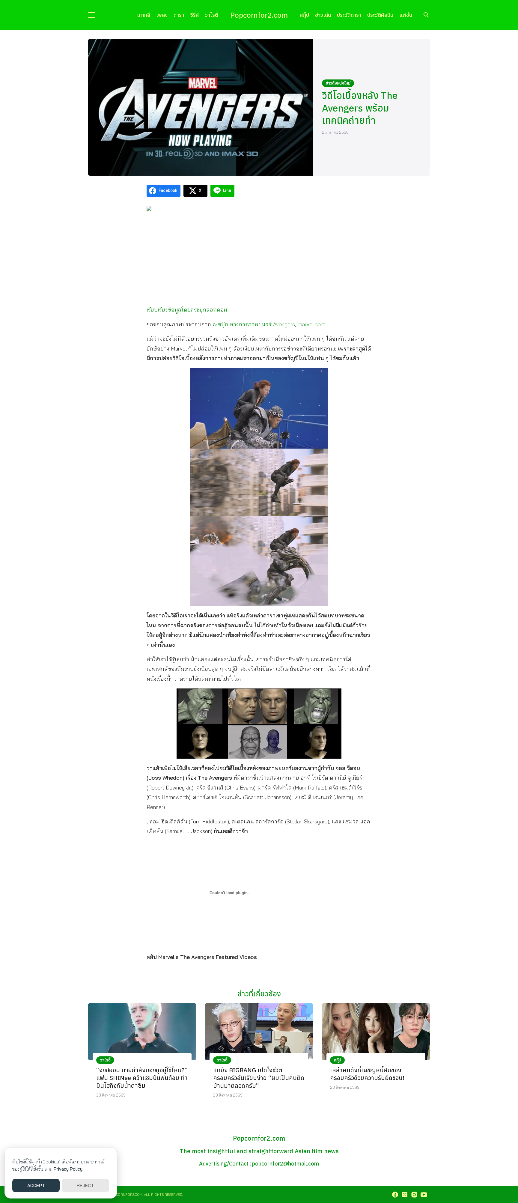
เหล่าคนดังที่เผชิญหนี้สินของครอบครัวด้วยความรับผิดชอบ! (367, 1074)
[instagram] (414, 1194)
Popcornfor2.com (259, 15)
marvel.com (311, 324)
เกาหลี (143, 14)
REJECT (85, 1185)
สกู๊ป (304, 14)
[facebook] (395, 1194)
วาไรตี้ (211, 14)
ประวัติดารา (349, 14)
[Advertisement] (259, 258)
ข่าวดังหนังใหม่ (338, 83)
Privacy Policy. (68, 1169)
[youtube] (423, 1194)
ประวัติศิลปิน (380, 14)
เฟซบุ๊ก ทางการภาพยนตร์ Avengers (254, 324)
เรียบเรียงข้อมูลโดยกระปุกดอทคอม (187, 309)
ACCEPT (36, 1185)
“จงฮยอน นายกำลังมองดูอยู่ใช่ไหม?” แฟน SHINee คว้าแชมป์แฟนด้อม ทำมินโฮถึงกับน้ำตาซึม (142, 1078)
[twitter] (404, 1194)
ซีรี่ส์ (194, 14)
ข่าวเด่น (323, 14)
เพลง (162, 14)
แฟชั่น (405, 14)
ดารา (179, 14)
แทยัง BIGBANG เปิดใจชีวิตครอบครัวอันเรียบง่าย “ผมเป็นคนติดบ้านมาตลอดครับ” (258, 1078)
